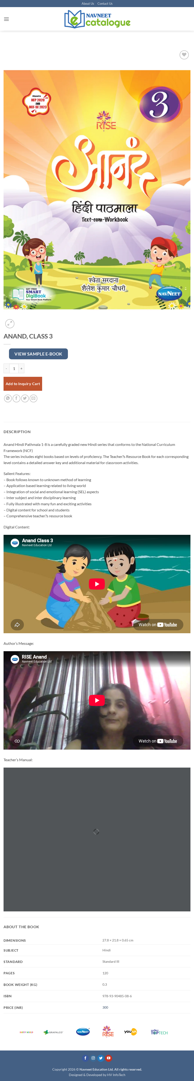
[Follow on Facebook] (85, 1058)
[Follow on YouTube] (108, 1058)
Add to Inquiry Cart (23, 384)
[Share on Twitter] (25, 398)
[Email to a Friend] (33, 398)
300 (105, 1007)
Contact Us (105, 3)
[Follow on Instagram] (93, 1058)
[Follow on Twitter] (100, 1058)
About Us (88, 3)
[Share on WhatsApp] (8, 398)
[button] (6, 19)
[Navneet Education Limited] (97, 19)
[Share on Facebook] (16, 398)
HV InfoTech (116, 1075)
